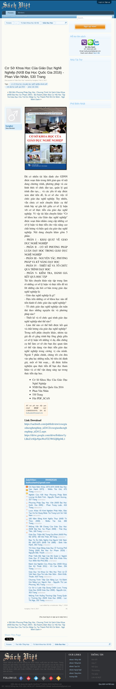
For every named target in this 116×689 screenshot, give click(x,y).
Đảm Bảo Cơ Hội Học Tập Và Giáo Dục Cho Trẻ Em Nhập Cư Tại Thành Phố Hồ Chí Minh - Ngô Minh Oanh (36, 97)
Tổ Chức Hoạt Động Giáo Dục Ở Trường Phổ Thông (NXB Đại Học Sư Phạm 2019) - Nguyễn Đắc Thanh (48, 550)
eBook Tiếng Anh (75, 663)
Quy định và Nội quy (106, 684)
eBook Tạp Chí (74, 666)
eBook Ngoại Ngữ (75, 670)
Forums (11, 13)
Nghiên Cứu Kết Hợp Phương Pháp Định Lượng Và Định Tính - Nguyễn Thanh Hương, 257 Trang (48, 497)
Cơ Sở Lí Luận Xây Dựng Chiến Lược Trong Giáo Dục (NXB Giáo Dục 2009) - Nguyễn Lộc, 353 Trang (48, 590)
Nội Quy (95, 667)
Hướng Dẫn (73, 676)
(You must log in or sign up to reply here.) (53, 617)
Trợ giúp (95, 674)
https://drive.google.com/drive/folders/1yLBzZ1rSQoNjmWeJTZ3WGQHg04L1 (45, 437)
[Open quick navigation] (66, 23)
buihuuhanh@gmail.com (34, 413)
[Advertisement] (36, 46)
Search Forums (9, 16)
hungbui (35, 80)
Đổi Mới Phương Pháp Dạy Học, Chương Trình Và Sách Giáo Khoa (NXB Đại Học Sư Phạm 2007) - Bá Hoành (36, 93)
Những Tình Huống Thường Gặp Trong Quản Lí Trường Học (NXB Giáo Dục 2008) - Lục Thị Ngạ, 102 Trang (48, 598)
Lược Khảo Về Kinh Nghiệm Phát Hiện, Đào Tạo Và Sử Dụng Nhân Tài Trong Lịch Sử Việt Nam (48, 513)
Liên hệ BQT (96, 677)
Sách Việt (96, 53)
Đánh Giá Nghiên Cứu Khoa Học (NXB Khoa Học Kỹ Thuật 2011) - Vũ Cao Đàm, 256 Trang (48, 566)
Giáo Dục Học (19, 80)
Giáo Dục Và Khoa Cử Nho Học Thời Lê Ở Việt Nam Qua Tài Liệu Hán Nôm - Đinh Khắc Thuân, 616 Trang (48, 574)
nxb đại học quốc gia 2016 (16, 87)
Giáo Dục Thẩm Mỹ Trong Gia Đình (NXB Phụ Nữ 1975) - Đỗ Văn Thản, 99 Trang (48, 535)
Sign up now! (90, 26)
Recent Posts (22, 16)
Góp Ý (94, 663)
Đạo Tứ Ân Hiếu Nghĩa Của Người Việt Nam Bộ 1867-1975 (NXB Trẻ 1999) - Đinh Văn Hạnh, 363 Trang (48, 542)
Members (21, 13)
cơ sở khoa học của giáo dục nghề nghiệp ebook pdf (29, 84)
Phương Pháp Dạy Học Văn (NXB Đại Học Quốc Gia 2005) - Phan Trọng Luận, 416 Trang (48, 505)
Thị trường (96, 670)
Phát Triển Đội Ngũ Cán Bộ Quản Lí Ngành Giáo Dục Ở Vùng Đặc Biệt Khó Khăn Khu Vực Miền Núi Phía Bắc (48, 558)
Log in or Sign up (104, 2)
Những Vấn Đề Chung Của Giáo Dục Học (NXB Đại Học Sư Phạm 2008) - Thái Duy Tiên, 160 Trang (48, 529)
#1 (66, 609)
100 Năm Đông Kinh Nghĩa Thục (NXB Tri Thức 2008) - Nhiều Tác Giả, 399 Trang (48, 521)
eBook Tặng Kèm (75, 673)
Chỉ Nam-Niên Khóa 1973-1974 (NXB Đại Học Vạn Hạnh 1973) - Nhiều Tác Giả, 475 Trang (48, 489)
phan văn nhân (33, 87)
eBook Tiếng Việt (75, 659)
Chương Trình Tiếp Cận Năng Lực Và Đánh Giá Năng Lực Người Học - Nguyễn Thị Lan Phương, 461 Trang (48, 582)
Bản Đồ (94, 660)
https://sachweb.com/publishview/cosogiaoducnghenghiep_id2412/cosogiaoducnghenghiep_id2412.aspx (45, 427)
